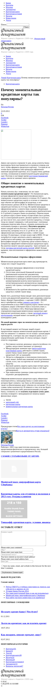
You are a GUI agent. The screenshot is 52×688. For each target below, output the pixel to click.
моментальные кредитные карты (19, 406)
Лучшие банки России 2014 (17, 591)
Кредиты (9, 5)
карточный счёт (12, 402)
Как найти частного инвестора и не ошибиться (25, 598)
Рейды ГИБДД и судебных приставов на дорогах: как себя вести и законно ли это (28, 588)
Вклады (9, 16)
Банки (8, 3)
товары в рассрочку (31, 302)
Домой (4, 78)
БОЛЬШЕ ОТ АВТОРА (29, 456)
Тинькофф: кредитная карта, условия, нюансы (25, 522)
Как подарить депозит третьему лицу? (21, 634)
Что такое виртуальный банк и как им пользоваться (27, 593)
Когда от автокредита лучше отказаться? (32, 431)
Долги (8, 20)
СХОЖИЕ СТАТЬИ (10, 456)
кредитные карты (13, 404)
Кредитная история (14, 14)
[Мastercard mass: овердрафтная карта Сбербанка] (14, 477)
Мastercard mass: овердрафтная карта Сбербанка (25, 595)
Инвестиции (11, 18)
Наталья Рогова (7, 107)
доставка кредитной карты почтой (20, 248)
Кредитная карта (13, 12)
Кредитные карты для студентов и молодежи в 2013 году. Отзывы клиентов (25, 495)
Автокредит (11, 9)
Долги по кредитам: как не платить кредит (23, 623)
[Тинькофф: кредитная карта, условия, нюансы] (14, 518)
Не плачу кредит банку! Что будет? (19, 611)
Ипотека (9, 7)
